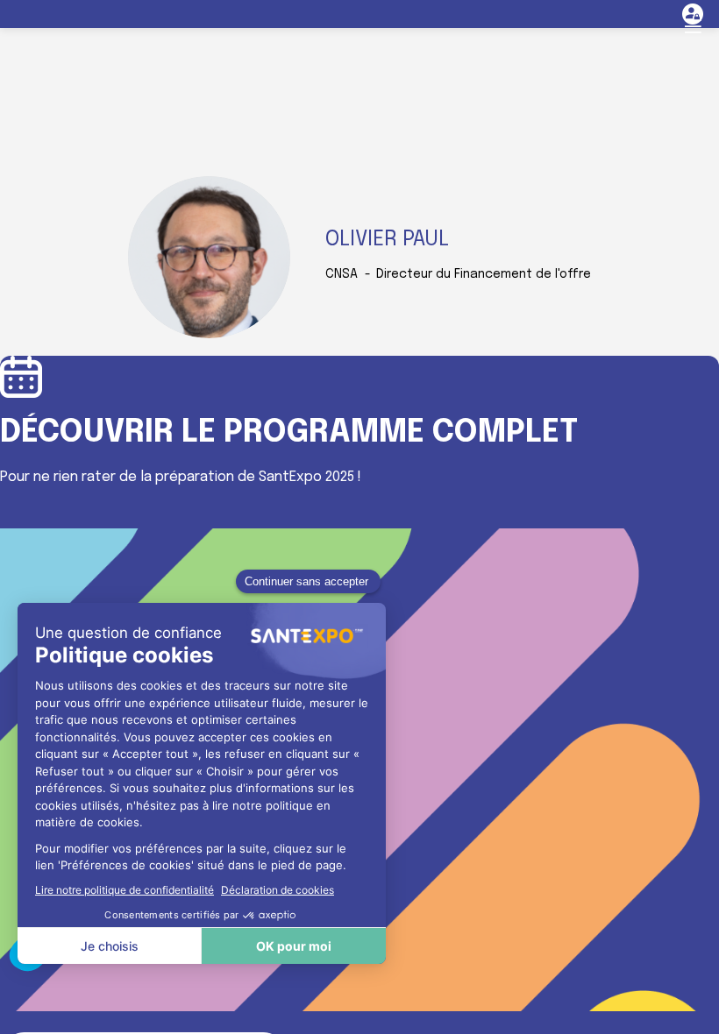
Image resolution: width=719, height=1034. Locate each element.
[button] (692, 26)
